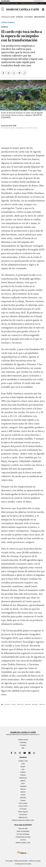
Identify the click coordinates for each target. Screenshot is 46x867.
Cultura (23, 795)
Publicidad (23, 742)
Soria (13, 704)
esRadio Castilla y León (23, 842)
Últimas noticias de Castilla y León (23, 820)
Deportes (23, 797)
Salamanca (23, 778)
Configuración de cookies (23, 864)
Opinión (19, 17)
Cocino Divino (23, 806)
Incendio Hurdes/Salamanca (29, 3)
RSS (23, 748)
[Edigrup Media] (23, 852)
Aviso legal (9, 861)
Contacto (23, 745)
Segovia (23, 781)
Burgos (23, 766)
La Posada (28, 17)
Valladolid (23, 786)
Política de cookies (35, 861)
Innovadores (23, 814)
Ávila (23, 764)
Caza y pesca (23, 803)
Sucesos (23, 800)
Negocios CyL (23, 817)
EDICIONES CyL (38, 1)
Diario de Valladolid (23, 831)
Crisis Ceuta (14, 3)
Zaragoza (20, 704)
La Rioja (7, 704)
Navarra (28, 704)
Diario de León (23, 828)
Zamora (23, 789)
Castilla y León (8, 17)
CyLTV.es (23, 840)
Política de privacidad (20, 861)
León (23, 769)
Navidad (35, 704)
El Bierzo (23, 772)
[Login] (43, 9)
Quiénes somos (23, 739)
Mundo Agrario (8, 23)
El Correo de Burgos (23, 834)
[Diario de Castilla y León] (22, 9)
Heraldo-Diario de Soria (23, 837)
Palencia (23, 775)
